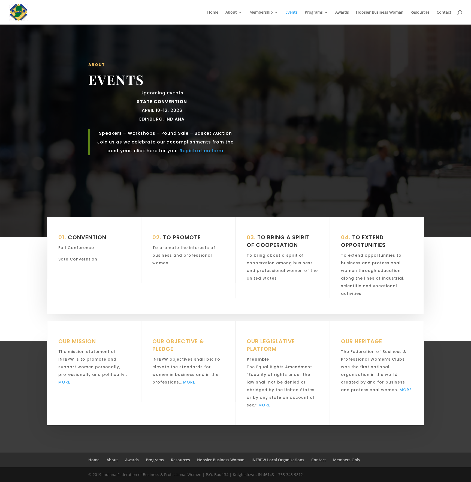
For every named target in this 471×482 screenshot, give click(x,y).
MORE (64, 382)
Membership (261, 12)
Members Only (346, 459)
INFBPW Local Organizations (278, 459)
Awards (342, 12)
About (231, 12)
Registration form (200, 151)
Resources (420, 12)
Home (212, 12)
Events (291, 12)
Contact (444, 12)
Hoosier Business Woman (379, 12)
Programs (314, 12)
